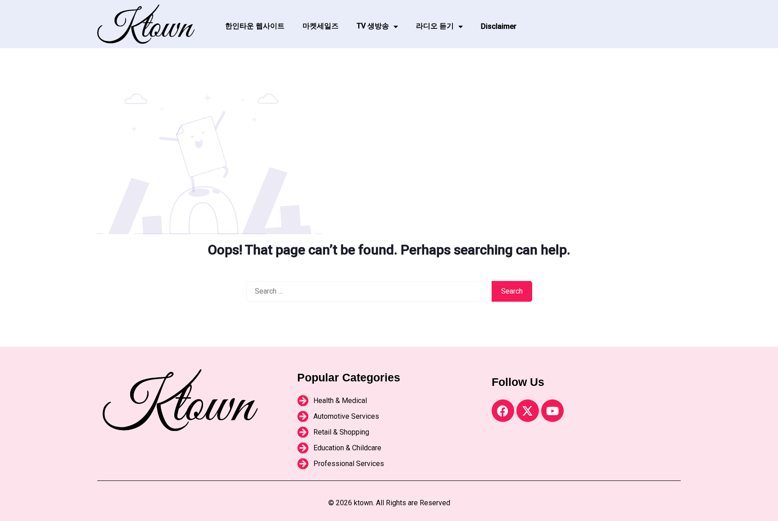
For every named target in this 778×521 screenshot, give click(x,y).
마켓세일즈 (321, 26)
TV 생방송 (373, 26)
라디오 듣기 (435, 26)
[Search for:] (369, 291)
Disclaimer (498, 26)
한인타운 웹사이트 (255, 26)
